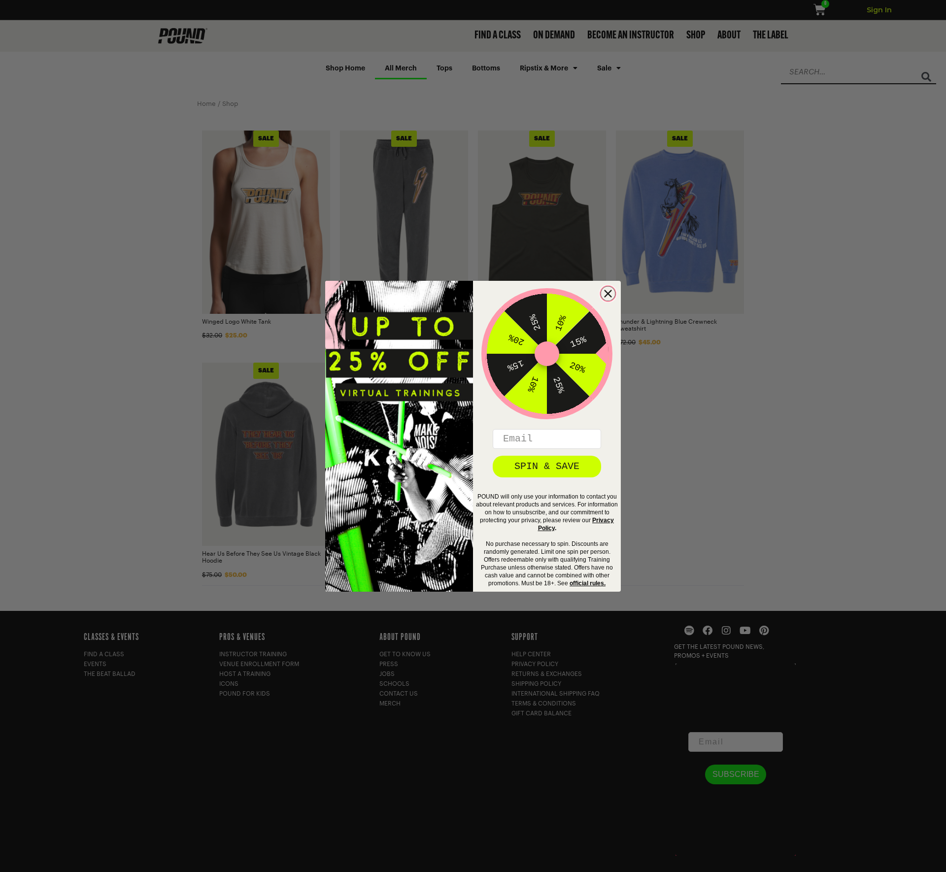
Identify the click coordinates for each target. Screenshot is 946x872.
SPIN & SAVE (546, 466)
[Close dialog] (608, 294)
